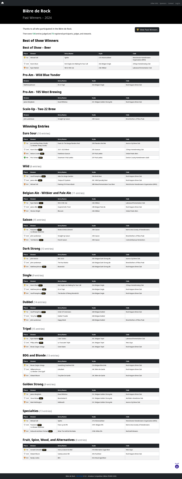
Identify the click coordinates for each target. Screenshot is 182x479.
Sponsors (163, 3)
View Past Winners (148, 29)
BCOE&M (80, 476)
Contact (171, 3)
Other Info (154, 3)
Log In (177, 3)
